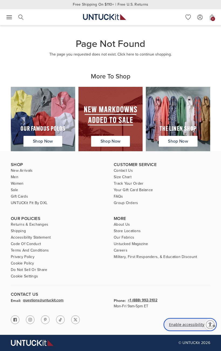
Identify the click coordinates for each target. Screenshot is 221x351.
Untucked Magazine (131, 244)
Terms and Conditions (30, 250)
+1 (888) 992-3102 (142, 300)
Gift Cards (19, 196)
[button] (188, 17)
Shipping (18, 231)
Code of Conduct (26, 244)
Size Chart (123, 177)
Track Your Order (128, 183)
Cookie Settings (24, 276)
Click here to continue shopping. (145, 54)
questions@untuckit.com (43, 300)
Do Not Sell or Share (29, 270)
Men (14, 177)
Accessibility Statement (31, 237)
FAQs (118, 196)
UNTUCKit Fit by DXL (29, 203)
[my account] (200, 17)
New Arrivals (22, 170)
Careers (120, 250)
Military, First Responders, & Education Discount (155, 257)
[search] (21, 17)
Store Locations (127, 231)
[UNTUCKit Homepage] (104, 17)
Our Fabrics (124, 237)
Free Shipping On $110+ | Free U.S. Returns (111, 4)
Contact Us (123, 170)
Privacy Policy (22, 257)
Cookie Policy (22, 263)
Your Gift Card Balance (133, 190)
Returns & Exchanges (29, 224)
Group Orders (126, 203)
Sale (14, 190)
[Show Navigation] (9, 17)
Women (17, 183)
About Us (122, 224)
